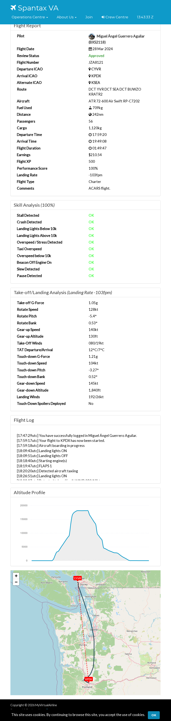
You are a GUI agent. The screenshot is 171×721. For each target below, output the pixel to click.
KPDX (96, 76)
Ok (153, 715)
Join (89, 17)
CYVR (96, 69)
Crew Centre (116, 17)
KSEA (95, 82)
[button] (29, 17)
